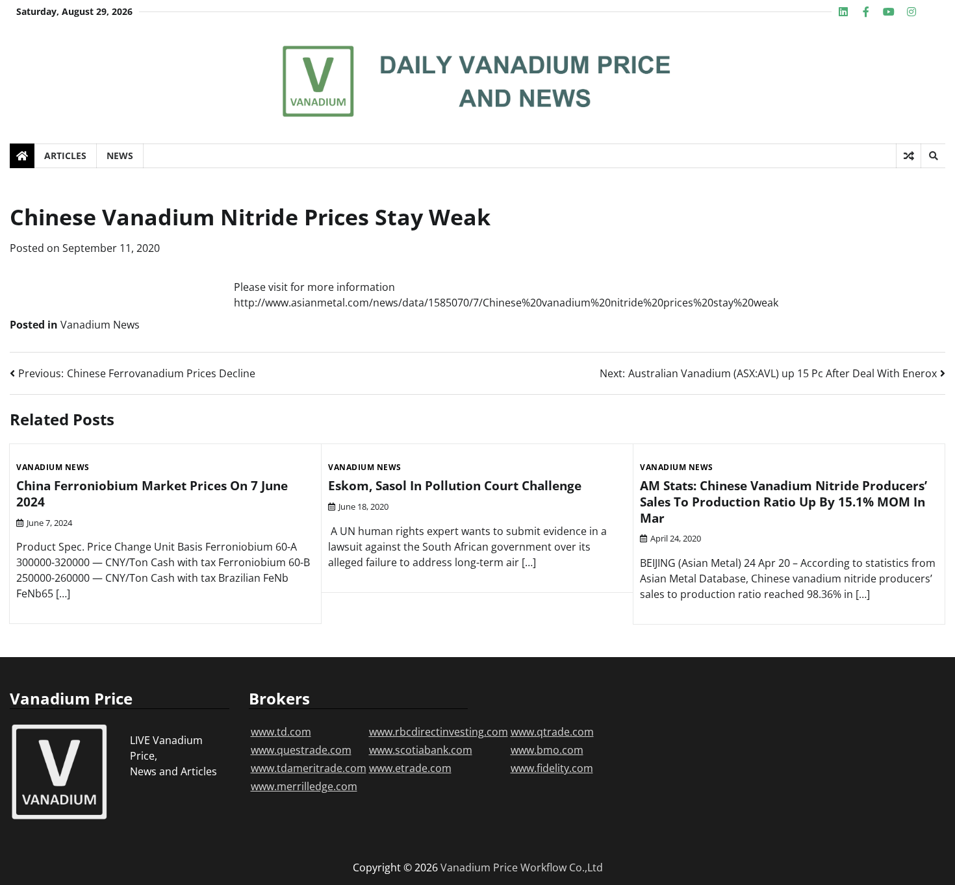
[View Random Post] (909, 155)
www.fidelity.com (552, 768)
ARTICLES (65, 155)
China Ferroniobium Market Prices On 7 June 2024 (152, 493)
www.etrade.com (410, 768)
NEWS (120, 155)
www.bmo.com (547, 750)
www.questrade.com (301, 750)
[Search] (933, 155)
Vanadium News (100, 325)
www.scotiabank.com (420, 750)
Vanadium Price (479, 867)
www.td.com (281, 732)
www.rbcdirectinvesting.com (438, 732)
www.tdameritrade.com (308, 768)
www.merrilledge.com (304, 786)
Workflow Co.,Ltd (561, 867)
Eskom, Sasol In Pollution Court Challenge (454, 485)
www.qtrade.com (552, 732)
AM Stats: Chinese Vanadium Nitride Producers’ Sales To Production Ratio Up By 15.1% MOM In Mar (783, 502)
